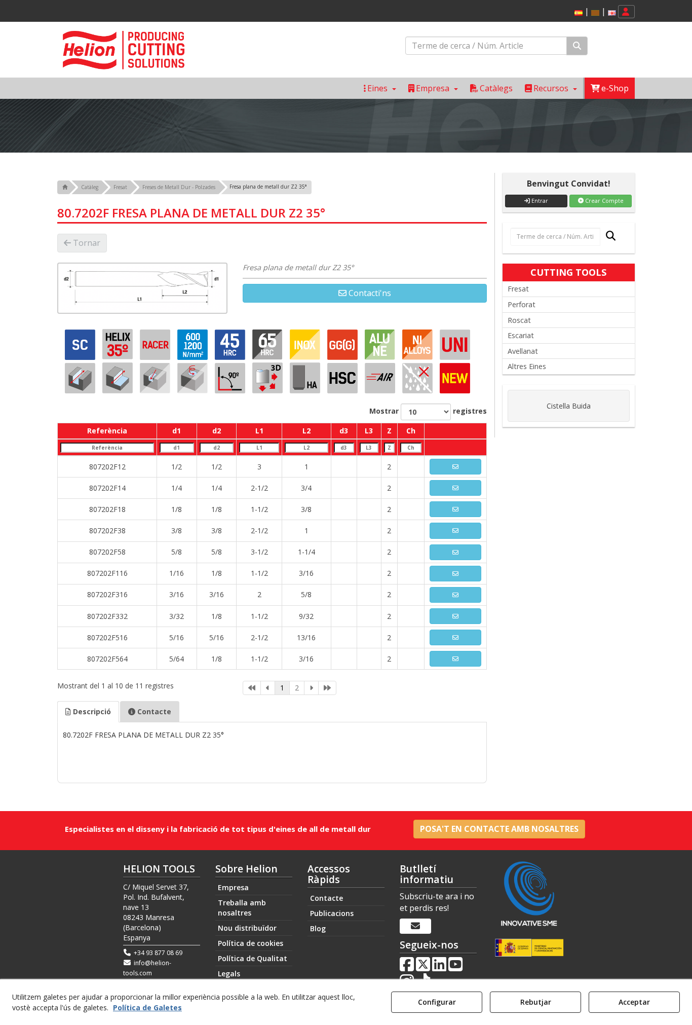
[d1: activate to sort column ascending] (177, 447)
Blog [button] (318, 928)
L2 (306, 430)
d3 (343, 430)
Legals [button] (229, 973)
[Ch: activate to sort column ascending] (411, 447)
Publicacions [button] (332, 913)
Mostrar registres (428, 411)
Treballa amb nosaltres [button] (242, 908)
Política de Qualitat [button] (252, 958)
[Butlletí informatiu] (415, 926)
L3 (369, 430)
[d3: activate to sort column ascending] (344, 447)
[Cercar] (577, 45)
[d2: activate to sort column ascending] (216, 447)
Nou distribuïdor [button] (247, 928)
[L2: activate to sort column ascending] (306, 447)
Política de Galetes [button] (147, 1007)
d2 (216, 430)
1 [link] (282, 687)
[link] (252, 688)
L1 (259, 430)
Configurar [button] (437, 1002)
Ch (410, 430)
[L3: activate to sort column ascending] (369, 447)
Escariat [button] (521, 335)
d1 (176, 430)
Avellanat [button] (523, 351)
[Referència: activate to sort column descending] (107, 447)
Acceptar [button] (634, 1002)
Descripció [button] (91, 711)
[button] (578, 13)
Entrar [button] (539, 200)
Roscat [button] (519, 320)
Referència (107, 430)
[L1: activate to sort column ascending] (259, 447)
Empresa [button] (233, 887)
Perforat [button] (521, 304)
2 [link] (297, 687)
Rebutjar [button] (535, 1002)
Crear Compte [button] (604, 200)
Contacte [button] (153, 711)
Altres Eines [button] (527, 366)
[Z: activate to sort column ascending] (389, 447)
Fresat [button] (518, 289)
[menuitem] (593, 12)
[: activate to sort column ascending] (455, 431)
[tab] (88, 711)
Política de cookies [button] (250, 943)
